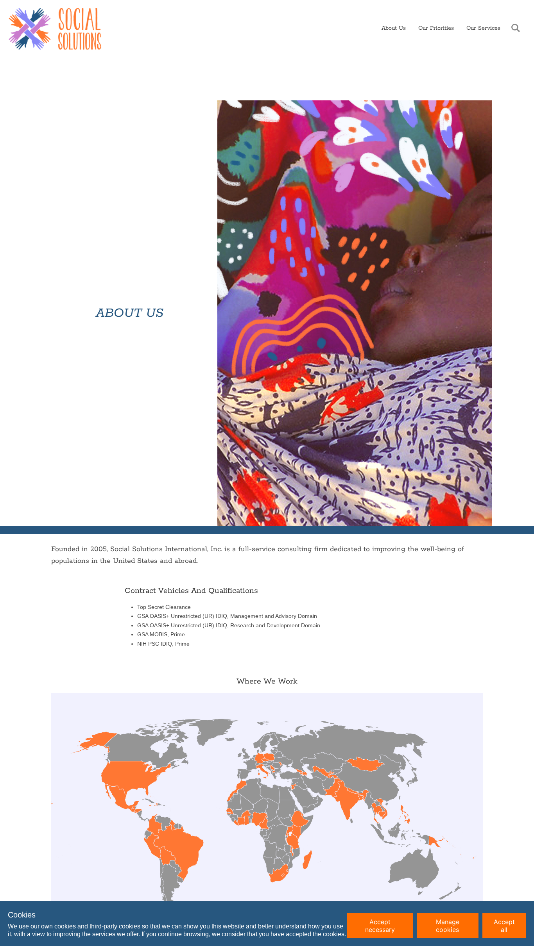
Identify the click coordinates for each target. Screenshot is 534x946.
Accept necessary (380, 926)
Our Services (483, 28)
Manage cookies (447, 926)
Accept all (504, 926)
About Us (394, 28)
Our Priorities (436, 28)
